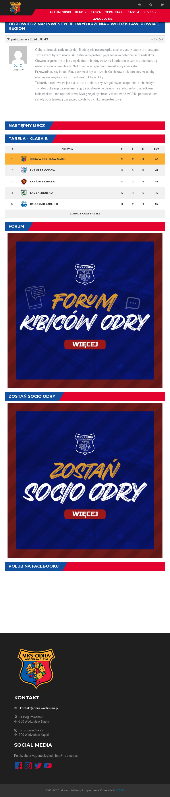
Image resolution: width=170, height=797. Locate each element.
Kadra (96, 12)
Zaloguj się (102, 18)
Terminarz (114, 12)
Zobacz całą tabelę (85, 213)
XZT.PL (120, 790)
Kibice (149, 12)
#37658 (157, 39)
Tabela (133, 12)
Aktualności (60, 12)
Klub (79, 12)
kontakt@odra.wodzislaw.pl (39, 708)
